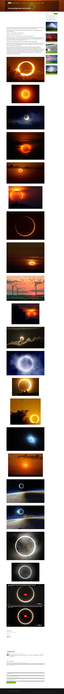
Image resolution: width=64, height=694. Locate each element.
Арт (38, 691)
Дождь (9, 634)
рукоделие (52, 18)
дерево (54, 15)
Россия (47, 15)
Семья (51, 691)
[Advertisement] (33, 20)
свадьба (51, 19)
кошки (46, 17)
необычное (51, 17)
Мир (43, 691)
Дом (49, 691)
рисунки (49, 18)
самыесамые (47, 19)
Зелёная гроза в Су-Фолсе (12, 632)
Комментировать (42, 653)
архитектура (51, 15)
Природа (41, 691)
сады (54, 18)
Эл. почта (8, 675)
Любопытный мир (35, 691)
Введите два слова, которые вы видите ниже (13, 681)
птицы (46, 18)
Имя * (7, 672)
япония (49, 20)
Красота (54, 691)
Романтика (46, 691)
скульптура (54, 19)
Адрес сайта (8, 678)
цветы (46, 20)
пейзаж (54, 17)
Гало (8, 633)
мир (48, 17)
